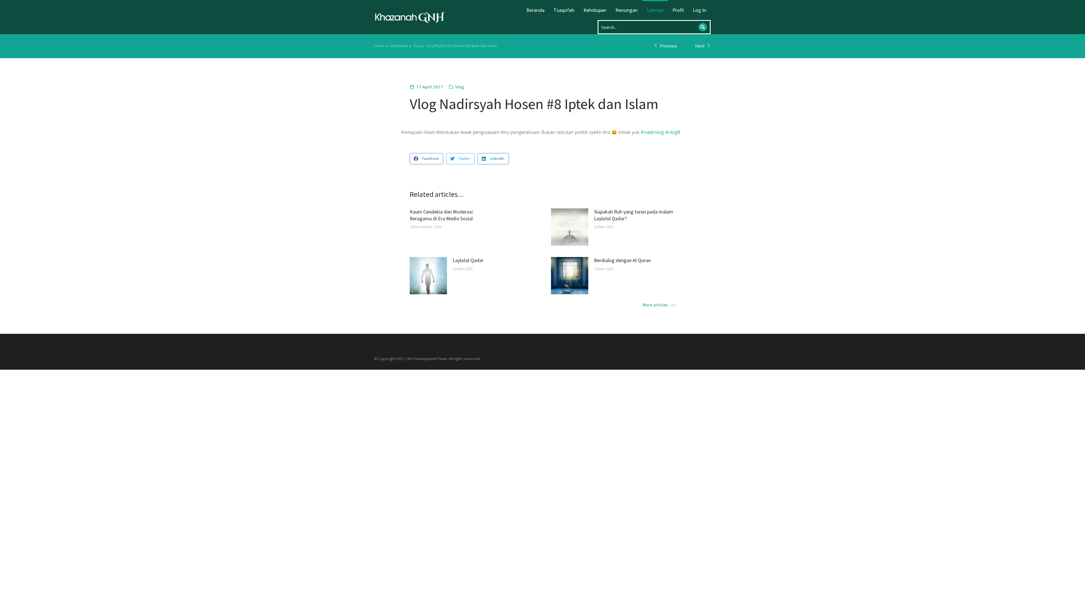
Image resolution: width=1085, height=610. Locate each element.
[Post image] (569, 227)
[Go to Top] (1076, 601)
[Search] (702, 27)
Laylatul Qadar (468, 260)
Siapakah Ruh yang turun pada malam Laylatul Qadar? (633, 214)
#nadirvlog (652, 132)
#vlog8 (672, 132)
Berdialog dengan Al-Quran (622, 260)
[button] (426, 158)
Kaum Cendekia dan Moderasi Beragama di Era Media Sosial (441, 214)
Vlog (459, 87)
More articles (655, 305)
